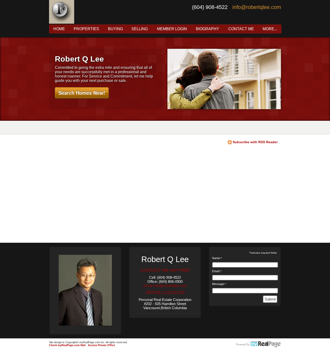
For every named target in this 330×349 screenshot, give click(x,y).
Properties (86, 29)
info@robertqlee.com (256, 7)
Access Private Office (101, 345)
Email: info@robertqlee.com (165, 286)
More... (270, 29)
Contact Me (241, 29)
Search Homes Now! (81, 92)
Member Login (172, 29)
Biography (207, 29)
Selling (139, 29)
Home (59, 29)
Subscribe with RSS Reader (255, 142)
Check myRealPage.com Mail (67, 345)
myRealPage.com (258, 344)
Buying (115, 29)
